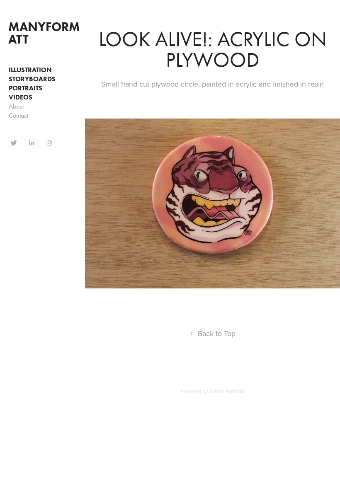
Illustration (30, 70)
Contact (18, 115)
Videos (20, 97)
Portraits (25, 88)
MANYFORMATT (44, 33)
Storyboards (32, 79)
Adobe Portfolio (227, 391)
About (16, 106)
